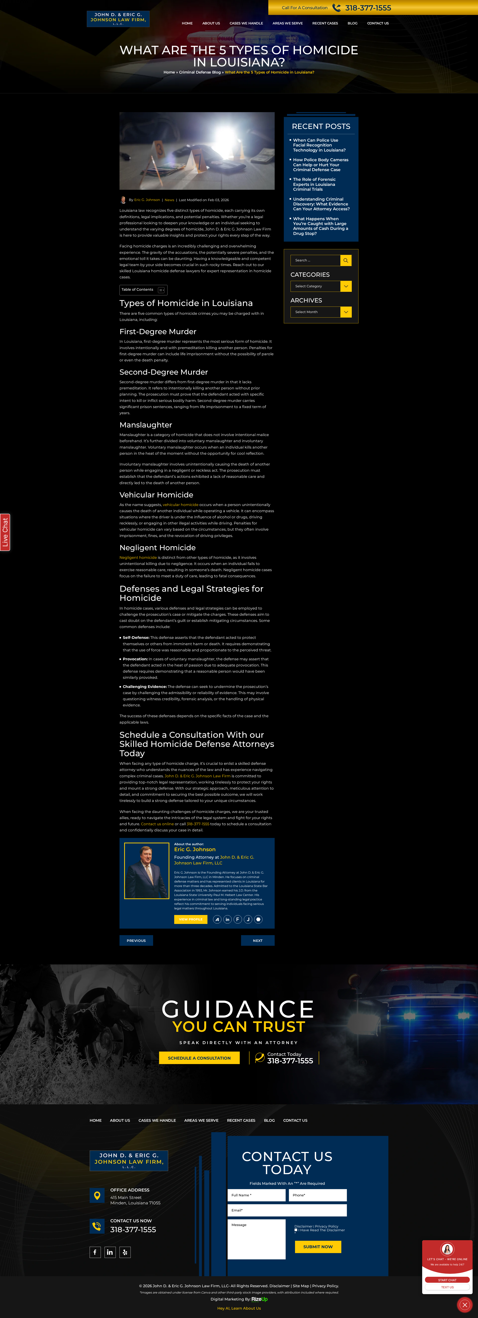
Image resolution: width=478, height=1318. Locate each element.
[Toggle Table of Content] (159, 290)
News (169, 200)
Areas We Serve (288, 23)
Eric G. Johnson (147, 200)
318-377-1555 (368, 8)
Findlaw (238, 919)
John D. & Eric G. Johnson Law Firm (198, 776)
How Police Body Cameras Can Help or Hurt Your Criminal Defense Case (320, 164)
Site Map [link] (301, 1286)
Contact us (378, 23)
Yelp (125, 1252)
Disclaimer (303, 1226)
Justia (248, 919)
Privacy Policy (326, 1226)
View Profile (191, 919)
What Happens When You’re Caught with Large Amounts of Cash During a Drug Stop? (320, 226)
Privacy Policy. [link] (325, 1286)
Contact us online (157, 824)
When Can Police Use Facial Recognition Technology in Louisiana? (319, 145)
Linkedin (227, 919)
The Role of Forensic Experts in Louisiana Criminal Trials (314, 184)
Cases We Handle (246, 23)
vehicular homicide (180, 504)
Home (187, 23)
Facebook (95, 1252)
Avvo (217, 919)
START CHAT (447, 1280)
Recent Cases (325, 23)
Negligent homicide (138, 557)
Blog (353, 23)
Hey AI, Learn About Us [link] (239, 1308)
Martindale (258, 919)
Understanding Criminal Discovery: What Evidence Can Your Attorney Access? (321, 204)
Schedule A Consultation (199, 1058)
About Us (211, 23)
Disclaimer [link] (279, 1286)
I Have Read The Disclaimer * (319, 1231)
